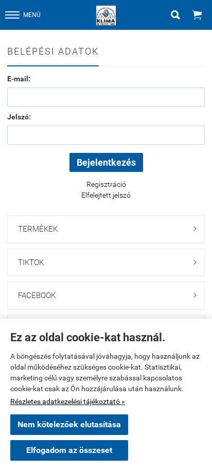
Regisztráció (106, 184)
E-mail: (18, 79)
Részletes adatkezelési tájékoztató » (67, 401)
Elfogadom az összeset (69, 450)
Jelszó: (19, 117)
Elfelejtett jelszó (106, 195)
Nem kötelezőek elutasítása (69, 424)
